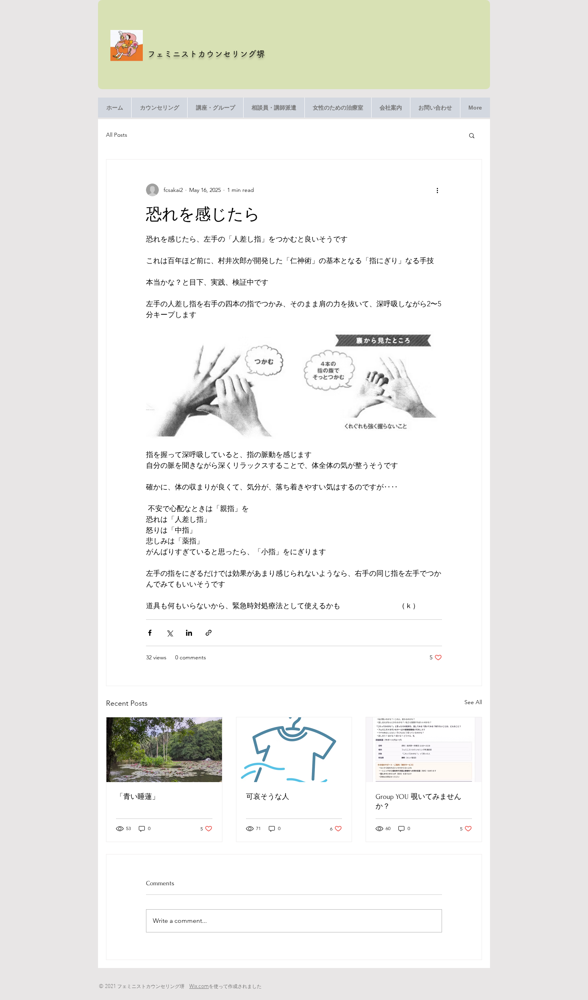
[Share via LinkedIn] (189, 633)
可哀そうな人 (267, 796)
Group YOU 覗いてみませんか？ (418, 801)
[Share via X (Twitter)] (169, 633)
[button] (472, 135)
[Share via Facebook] (150, 633)
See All (473, 702)
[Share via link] (208, 633)
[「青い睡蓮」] (164, 749)
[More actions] (437, 190)
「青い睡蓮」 (137, 796)
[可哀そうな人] (294, 749)
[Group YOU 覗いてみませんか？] (424, 749)
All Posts (116, 134)
